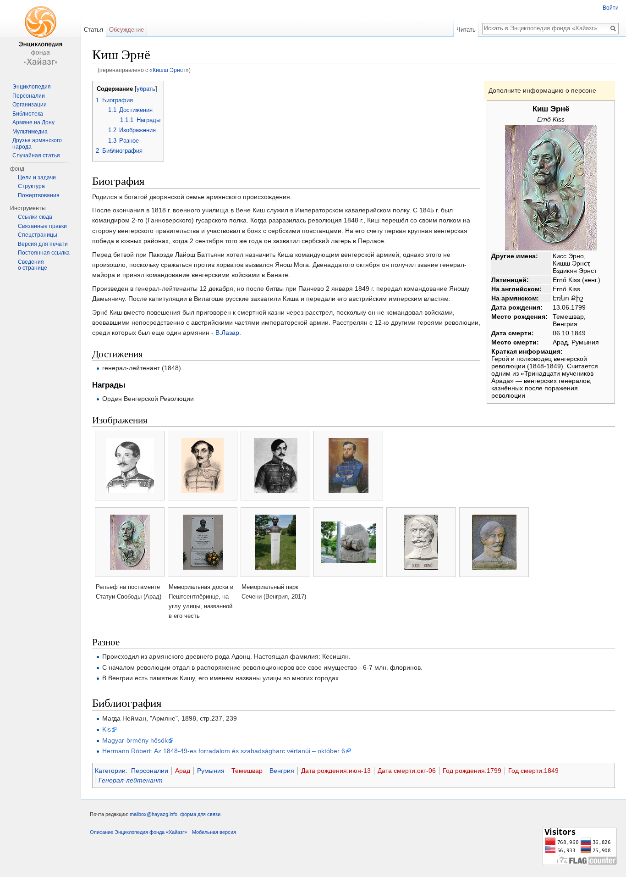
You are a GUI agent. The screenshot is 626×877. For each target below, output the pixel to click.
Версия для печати (43, 244)
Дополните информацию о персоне (542, 90)
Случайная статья (36, 155)
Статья (93, 29)
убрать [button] (146, 89)
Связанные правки (42, 226)
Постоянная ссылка (44, 253)
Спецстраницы (37, 235)
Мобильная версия (214, 832)
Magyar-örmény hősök (135, 740)
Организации (29, 104)
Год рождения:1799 (472, 770)
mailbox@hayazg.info (153, 814)
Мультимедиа (30, 131)
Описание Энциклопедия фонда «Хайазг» (138, 832)
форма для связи (200, 814)
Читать (466, 29)
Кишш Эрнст (169, 70)
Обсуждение (126, 29)
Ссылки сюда (35, 217)
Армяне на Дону (33, 122)
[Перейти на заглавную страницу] (40, 36)
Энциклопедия (31, 86)
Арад (182, 770)
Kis (106, 729)
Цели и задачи (37, 177)
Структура (31, 186)
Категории (110, 770)
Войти (611, 8)
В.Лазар (227, 332)
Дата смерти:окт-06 (407, 770)
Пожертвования (39, 195)
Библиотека (27, 114)
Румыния (211, 770)
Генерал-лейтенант (131, 780)
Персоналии (149, 770)
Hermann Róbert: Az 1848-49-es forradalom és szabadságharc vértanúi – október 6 (223, 751)
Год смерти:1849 (533, 770)
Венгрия (281, 770)
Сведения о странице (32, 265)
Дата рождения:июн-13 (336, 770)
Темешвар (247, 770)
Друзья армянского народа (37, 143)
